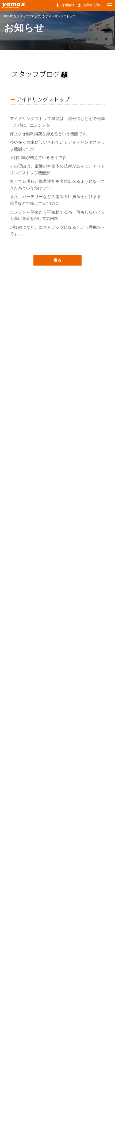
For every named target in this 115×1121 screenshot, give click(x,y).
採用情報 (68, 5)
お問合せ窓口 (92, 5)
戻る (57, 260)
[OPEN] (109, 5)
